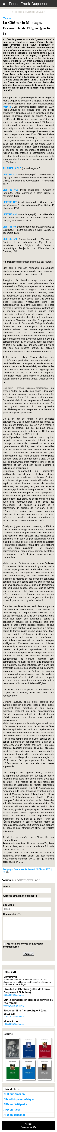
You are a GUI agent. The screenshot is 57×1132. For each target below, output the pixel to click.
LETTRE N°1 (10, 174)
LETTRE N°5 (9, 226)
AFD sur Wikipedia (15, 1104)
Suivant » (40, 11)
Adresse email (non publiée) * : (20, 895)
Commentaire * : (12, 914)
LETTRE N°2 (10, 189)
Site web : (8, 905)
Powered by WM (28, 1127)
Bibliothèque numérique (18, 1099)
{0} (4, 872)
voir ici (7, 106)
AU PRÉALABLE (12, 168)
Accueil (30, 11)
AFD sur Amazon (14, 1094)
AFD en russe (11, 1109)
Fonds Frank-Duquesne (28, 4)
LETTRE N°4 (10, 214)
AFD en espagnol (14, 1114)
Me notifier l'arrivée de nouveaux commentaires (23, 945)
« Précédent (18, 11)
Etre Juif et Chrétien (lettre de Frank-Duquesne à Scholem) (26, 991)
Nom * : (7, 886)
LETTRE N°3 (10, 202)
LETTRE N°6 (11, 239)
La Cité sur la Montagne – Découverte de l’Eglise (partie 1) (27, 28)
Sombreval (10, 976)
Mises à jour (11, 1021)
